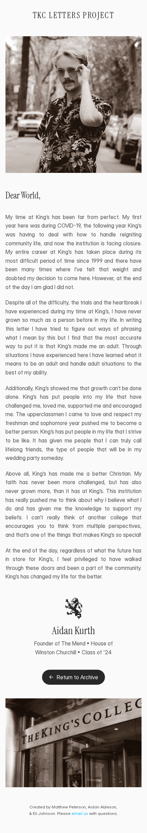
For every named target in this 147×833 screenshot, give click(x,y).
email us (79, 813)
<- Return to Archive (73, 677)
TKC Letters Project (74, 15)
